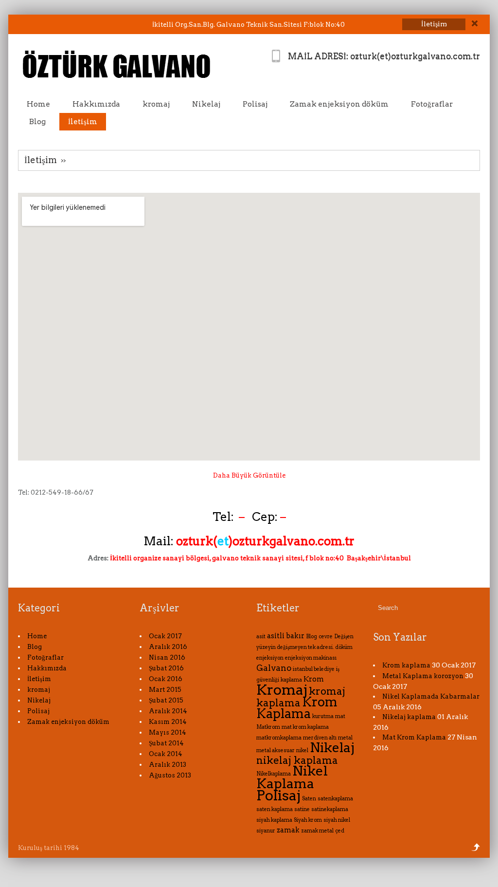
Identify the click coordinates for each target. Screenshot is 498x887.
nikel (302, 750)
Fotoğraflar (432, 104)
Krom (313, 679)
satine (302, 809)
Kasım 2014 (168, 721)
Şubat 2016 (166, 668)
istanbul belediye (314, 669)
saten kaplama (274, 809)
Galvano (273, 668)
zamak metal (317, 831)
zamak (288, 830)
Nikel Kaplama (292, 777)
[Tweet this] (21, 24)
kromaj (156, 104)
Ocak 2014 (165, 754)
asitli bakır (285, 635)
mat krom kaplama (305, 727)
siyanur (265, 831)
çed (339, 831)
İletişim (82, 121)
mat (340, 716)
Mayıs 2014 (167, 732)
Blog (37, 121)
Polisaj (255, 104)
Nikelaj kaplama (409, 717)
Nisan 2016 (167, 657)
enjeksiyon (270, 658)
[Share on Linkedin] (46, 24)
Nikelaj (206, 104)
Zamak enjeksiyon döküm (339, 104)
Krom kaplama (406, 665)
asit (261, 636)
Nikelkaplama (273, 774)
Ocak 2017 (165, 636)
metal (345, 738)
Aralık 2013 (167, 764)
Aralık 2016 (168, 646)
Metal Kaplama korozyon (422, 676)
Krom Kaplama (297, 707)
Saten (309, 798)
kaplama (291, 680)
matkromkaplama (279, 738)
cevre (326, 636)
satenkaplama (335, 798)
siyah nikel (336, 820)
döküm (344, 647)
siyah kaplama (274, 820)
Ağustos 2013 (170, 775)
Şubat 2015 (166, 700)
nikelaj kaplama (297, 760)
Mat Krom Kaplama (414, 737)
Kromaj (281, 689)
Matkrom (268, 727)
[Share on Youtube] (58, 24)
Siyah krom (308, 820)
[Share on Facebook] (33, 24)
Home (38, 104)
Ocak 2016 (165, 679)
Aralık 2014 (168, 711)
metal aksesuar (275, 750)
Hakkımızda (96, 104)
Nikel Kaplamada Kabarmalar (431, 696)
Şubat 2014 (166, 743)
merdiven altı (320, 738)
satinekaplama (329, 809)
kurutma (323, 716)
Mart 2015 (165, 689)
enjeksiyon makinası (311, 658)
